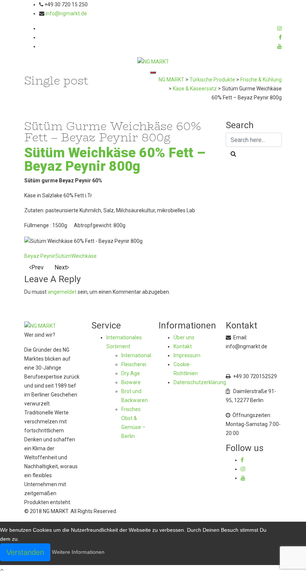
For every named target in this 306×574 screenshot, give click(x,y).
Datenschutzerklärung (200, 382)
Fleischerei (133, 364)
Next (60, 267)
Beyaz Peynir (39, 256)
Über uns (184, 337)
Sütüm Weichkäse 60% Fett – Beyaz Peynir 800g (114, 159)
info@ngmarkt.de (66, 13)
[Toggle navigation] (153, 72)
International (136, 355)
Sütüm (63, 256)
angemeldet (62, 292)
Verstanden (25, 552)
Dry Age (130, 373)
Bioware (131, 382)
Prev (37, 267)
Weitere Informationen (78, 552)
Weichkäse (84, 256)
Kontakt (183, 346)
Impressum (187, 355)
